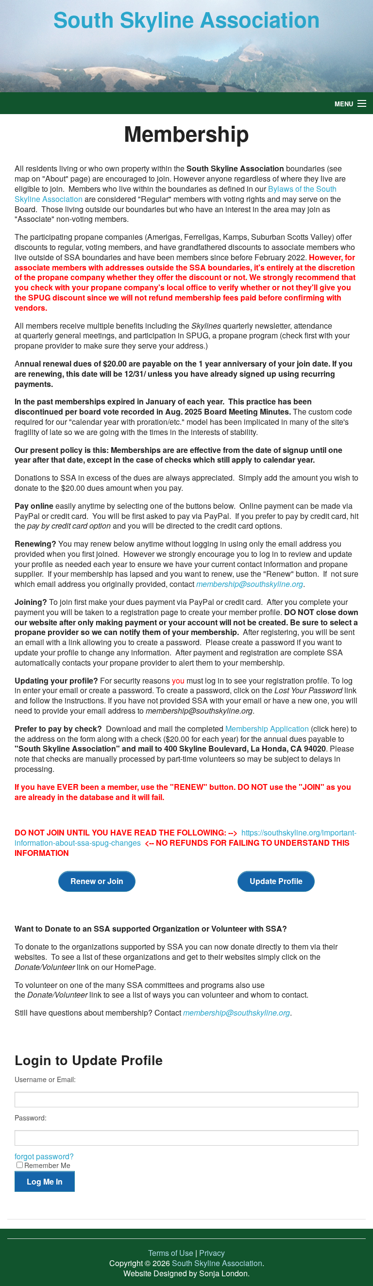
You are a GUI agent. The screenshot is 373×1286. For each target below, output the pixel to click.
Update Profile (276, 880)
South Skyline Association (186, 18)
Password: (31, 1117)
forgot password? (44, 1156)
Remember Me (47, 1164)
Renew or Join (96, 880)
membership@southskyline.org (236, 1012)
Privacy (212, 1252)
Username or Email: (45, 1079)
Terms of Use (170, 1252)
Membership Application (267, 728)
